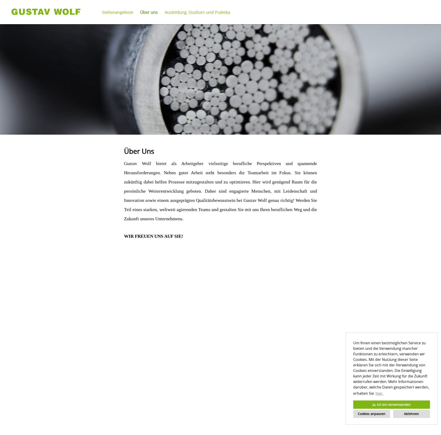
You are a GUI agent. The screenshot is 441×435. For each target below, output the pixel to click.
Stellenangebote (117, 12)
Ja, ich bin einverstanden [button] (392, 404)
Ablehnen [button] (411, 414)
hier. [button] (379, 393)
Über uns (149, 12)
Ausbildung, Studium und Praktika (197, 12)
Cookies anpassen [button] (371, 414)
